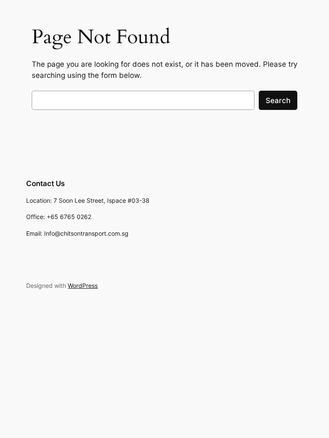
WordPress (83, 285)
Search (278, 100)
